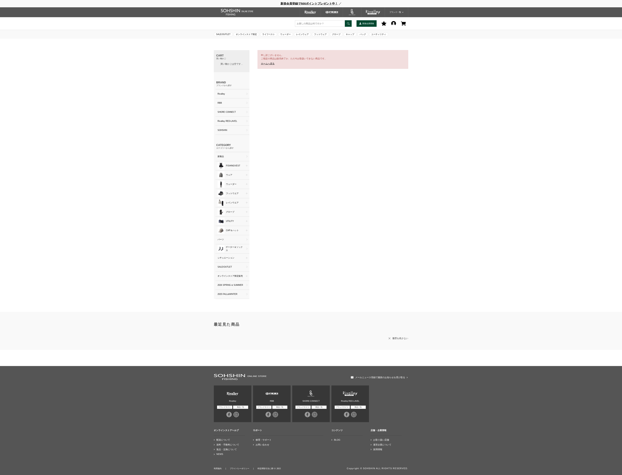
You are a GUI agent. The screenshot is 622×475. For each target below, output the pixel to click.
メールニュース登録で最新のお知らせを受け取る (380, 377)
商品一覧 (240, 407)
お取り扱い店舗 (381, 440)
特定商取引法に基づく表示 (269, 468)
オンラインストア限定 (246, 34)
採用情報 (377, 449)
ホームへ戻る (268, 63)
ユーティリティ (378, 34)
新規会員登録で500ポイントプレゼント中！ (309, 3)
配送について (223, 440)
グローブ (336, 34)
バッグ (363, 34)
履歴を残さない (400, 338)
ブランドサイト (224, 407)
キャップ (350, 34)
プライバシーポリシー (239, 468)
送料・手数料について (227, 445)
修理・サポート (263, 440)
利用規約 (218, 468)
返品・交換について (226, 449)
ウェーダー (285, 34)
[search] (348, 23)
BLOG (337, 440)
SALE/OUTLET (223, 34)
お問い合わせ (262, 445)
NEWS (219, 454)
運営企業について (382, 445)
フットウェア (320, 34)
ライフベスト (268, 34)
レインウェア (302, 34)
